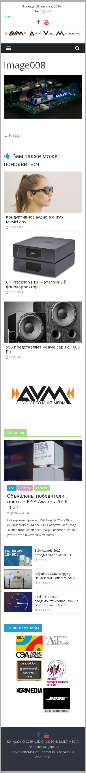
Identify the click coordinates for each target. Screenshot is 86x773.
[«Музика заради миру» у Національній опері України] (18, 571)
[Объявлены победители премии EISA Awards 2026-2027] (43, 442)
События (42, 488)
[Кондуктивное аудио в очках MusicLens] (43, 174)
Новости (25, 488)
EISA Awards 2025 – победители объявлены (53, 552)
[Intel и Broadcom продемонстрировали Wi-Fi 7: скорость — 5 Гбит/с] (18, 594)
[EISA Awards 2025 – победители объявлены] (18, 548)
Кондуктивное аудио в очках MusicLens (34, 219)
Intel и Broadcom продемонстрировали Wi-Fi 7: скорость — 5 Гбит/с (57, 600)
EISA (11, 488)
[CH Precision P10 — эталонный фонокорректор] (43, 239)
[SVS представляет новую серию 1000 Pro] (43, 304)
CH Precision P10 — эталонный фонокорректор (36, 284)
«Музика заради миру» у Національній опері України (55, 575)
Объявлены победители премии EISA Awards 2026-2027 (38, 501)
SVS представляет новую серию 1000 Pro (43, 349)
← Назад (12, 135)
